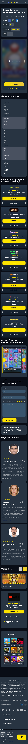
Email (4, 395)
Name (4, 388)
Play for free (14, 578)
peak (14, 2)
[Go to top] (25, 741)
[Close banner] (0, 729)
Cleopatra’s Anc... (8, 586)
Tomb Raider (20, 654)
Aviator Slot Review (20, 645)
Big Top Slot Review (13, 663)
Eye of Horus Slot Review (13, 654)
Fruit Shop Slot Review (20, 663)
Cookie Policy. (10, 742)
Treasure (16, 582)
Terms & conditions (14, 88)
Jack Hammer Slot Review (6, 654)
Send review (9, 420)
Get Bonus (14, 198)
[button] (24, 360)
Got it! (22, 737)
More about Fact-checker (8, 561)
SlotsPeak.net (14, 681)
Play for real (14, 84)
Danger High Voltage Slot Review (6, 663)
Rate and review (7, 401)
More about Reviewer (7, 520)
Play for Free (15, 61)
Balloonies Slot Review (6, 645)
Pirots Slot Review (13, 645)
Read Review (14, 203)
